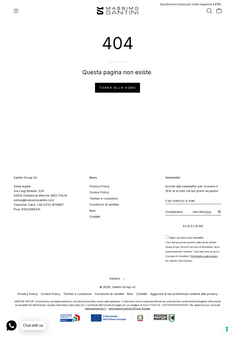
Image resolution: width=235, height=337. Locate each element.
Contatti (95, 216)
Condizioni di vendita (104, 204)
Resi (92, 210)
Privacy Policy (99, 186)
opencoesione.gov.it (95, 308)
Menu (93, 177)
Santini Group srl (123, 287)
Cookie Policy (99, 192)
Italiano (115, 278)
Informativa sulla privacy (204, 256)
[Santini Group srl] (117, 10)
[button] (209, 11)
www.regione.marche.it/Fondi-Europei (129, 308)
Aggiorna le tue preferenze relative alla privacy (184, 294)
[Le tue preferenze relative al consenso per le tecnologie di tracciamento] (227, 329)
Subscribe (193, 226)
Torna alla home (117, 87)
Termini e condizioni (104, 198)
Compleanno (174, 212)
